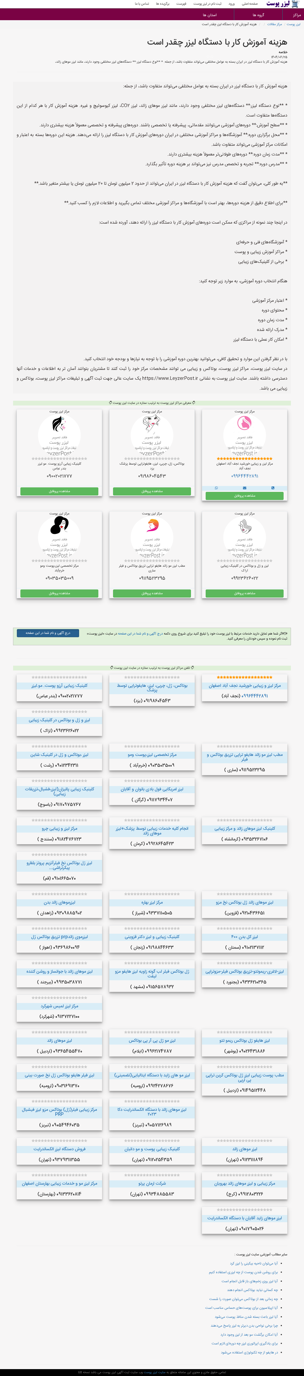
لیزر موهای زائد (59, 1040)
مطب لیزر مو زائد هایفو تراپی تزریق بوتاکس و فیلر (245, 757)
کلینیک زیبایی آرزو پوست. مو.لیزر (59, 685)
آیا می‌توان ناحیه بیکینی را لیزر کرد (254, 1264)
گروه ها (258, 15)
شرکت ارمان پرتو (152, 1183)
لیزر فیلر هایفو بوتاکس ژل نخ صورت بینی (59, 1075)
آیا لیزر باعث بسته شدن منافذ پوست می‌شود (246, 1317)
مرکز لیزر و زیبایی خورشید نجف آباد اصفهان (245, 685)
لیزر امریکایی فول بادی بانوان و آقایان (152, 789)
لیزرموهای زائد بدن (59, 902)
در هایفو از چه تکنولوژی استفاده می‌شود (249, 1353)
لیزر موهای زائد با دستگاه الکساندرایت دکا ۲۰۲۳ (152, 1112)
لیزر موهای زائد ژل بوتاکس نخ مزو (244, 902)
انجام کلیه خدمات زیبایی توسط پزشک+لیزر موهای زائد (152, 831)
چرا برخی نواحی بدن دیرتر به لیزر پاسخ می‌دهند (244, 1326)
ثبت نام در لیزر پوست (207, 4)
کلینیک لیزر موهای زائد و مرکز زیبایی (244, 828)
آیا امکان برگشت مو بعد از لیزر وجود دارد (249, 1335)
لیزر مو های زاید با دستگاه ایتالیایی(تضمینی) (152, 1075)
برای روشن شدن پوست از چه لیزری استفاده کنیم (243, 1272)
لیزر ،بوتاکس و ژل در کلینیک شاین (59, 755)
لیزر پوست (293, 24)
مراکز (297, 15)
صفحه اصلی (250, 4)
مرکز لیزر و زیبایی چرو (59, 828)
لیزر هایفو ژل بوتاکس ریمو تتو (244, 1040)
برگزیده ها (162, 4)
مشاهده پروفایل (244, 496)
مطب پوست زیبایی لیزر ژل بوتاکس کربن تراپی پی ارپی (245, 1078)
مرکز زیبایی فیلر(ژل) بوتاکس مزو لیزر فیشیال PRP (59, 1112)
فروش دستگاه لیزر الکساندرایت (59, 1149)
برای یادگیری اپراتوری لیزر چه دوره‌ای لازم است (245, 1344)
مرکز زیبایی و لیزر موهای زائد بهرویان (244, 1183)
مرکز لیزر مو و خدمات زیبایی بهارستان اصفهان (59, 1183)
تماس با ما (142, 4)
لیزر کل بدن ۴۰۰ (244, 937)
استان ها (210, 15)
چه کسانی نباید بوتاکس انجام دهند (252, 1290)
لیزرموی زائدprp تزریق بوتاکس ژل (59, 937)
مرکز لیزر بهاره (152, 902)
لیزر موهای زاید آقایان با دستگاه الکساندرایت (244, 1218)
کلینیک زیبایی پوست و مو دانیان (152, 1149)
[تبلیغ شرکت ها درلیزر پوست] (272, 488)
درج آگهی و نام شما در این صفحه (140, 634)
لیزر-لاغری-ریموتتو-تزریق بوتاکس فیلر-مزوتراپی (244, 971)
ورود (231, 4)
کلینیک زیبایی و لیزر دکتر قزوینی (152, 937)
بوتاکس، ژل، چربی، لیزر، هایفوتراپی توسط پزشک (152, 688)
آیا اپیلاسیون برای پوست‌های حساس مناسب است (241, 1308)
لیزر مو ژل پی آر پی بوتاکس (152, 1040)
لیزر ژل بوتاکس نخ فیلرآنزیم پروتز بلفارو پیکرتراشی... (59, 866)
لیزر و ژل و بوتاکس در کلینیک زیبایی (59, 720)
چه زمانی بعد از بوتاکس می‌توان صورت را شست (243, 1299)
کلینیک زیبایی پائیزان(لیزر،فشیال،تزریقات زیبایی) (59, 792)
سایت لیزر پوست (154, 1372)
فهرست (181, 4)
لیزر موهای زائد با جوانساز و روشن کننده (59, 971)
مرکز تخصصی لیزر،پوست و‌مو (152, 755)
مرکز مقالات (274, 24)
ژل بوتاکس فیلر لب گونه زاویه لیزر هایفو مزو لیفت (152, 974)
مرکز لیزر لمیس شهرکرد (59, 1006)
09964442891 (244, 476)
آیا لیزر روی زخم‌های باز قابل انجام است (250, 1281)
